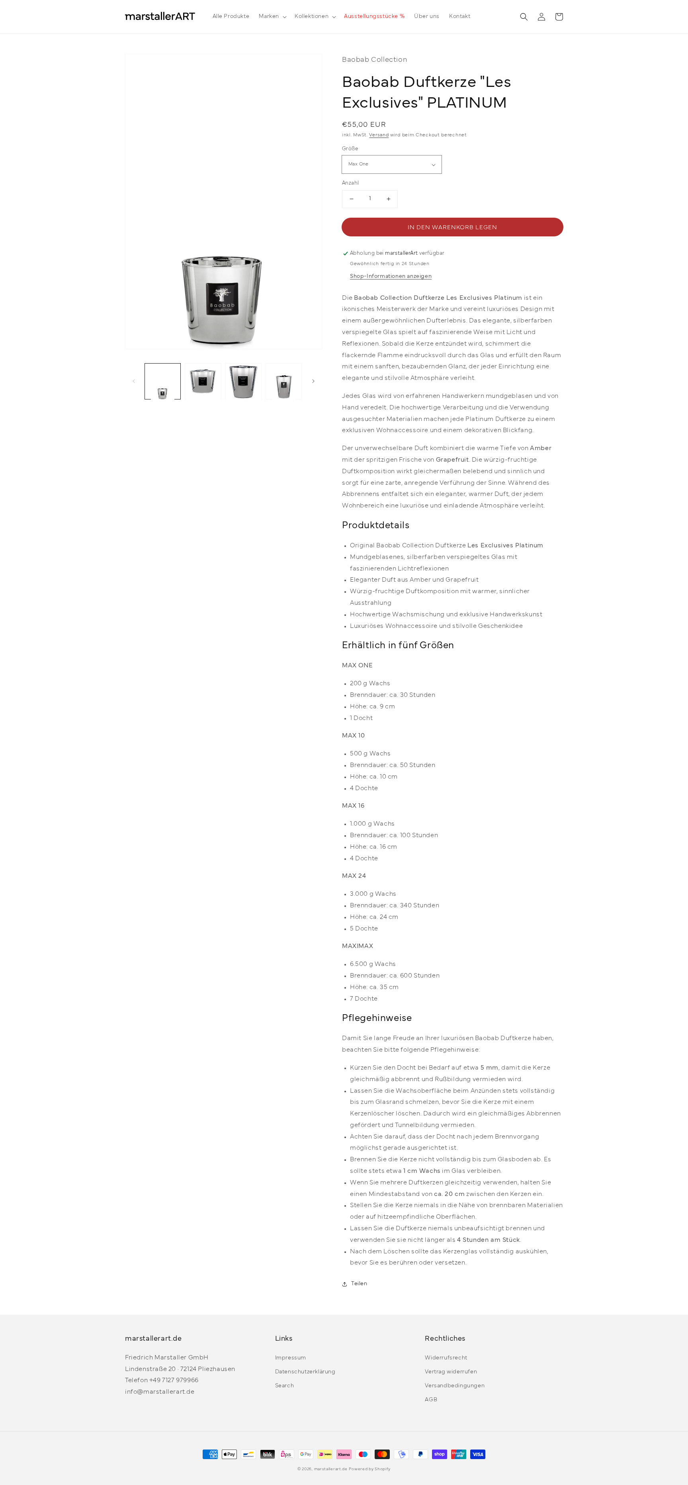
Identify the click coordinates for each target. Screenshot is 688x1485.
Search (284, 1386)
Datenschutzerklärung (305, 1372)
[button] (272, 16)
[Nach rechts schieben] (313, 381)
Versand (379, 135)
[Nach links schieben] (134, 381)
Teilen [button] (359, 1283)
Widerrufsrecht (446, 1358)
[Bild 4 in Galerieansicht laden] (284, 381)
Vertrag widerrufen (451, 1372)
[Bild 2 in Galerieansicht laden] (203, 381)
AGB (431, 1399)
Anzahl (350, 183)
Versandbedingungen (455, 1386)
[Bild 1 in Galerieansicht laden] (163, 381)
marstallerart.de (331, 1469)
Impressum (290, 1358)
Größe (350, 149)
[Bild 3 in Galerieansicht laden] (243, 381)
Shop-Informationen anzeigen (391, 276)
